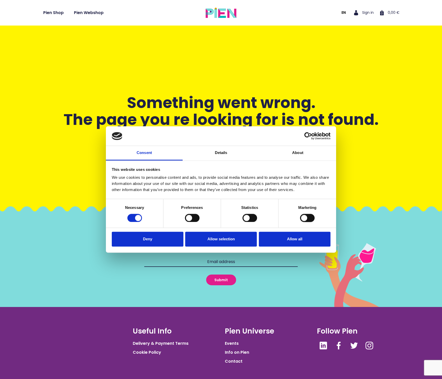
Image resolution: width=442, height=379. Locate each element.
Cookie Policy (147, 352)
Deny (147, 239)
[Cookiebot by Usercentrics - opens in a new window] (308, 136)
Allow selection (221, 239)
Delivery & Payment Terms (161, 343)
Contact (233, 361)
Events (232, 343)
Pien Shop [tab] (53, 13)
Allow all (294, 239)
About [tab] (297, 153)
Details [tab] (221, 153)
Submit (221, 279)
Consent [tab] (144, 153)
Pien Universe (249, 331)
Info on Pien (237, 352)
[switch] (192, 218)
